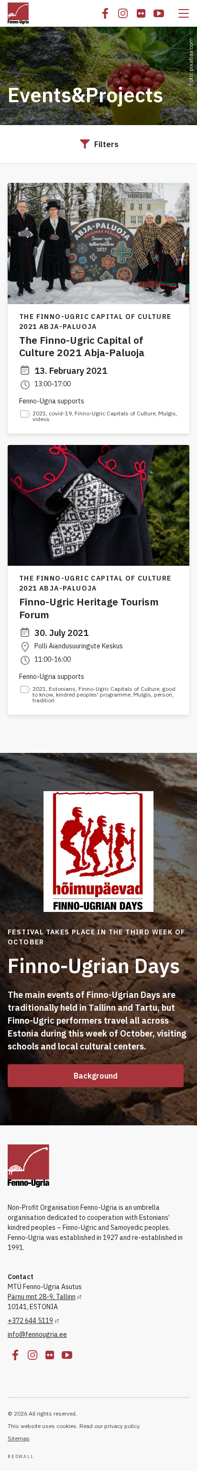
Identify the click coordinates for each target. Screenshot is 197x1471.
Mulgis (167, 413)
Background (96, 1075)
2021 (39, 413)
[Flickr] (141, 13)
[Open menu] (183, 13)
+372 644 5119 (30, 1320)
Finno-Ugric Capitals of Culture (115, 413)
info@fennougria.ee (37, 1334)
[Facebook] (105, 13)
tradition (44, 700)
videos (41, 419)
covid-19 (60, 413)
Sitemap (19, 1438)
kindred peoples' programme (93, 694)
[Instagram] (123, 13)
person (163, 694)
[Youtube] (158, 13)
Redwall (21, 1456)
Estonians (62, 688)
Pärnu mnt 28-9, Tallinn (42, 1296)
